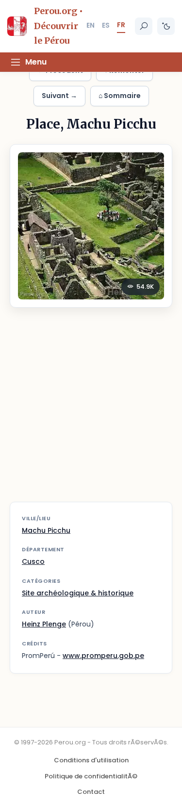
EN (90, 25)
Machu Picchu (46, 530)
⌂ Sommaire (120, 95)
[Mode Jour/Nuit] (166, 26)
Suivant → (59, 95)
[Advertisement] (91, 411)
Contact (91, 791)
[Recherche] (143, 26)
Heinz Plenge (44, 624)
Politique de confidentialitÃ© (91, 776)
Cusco (33, 561)
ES (106, 25)
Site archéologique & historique (77, 593)
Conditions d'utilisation (91, 760)
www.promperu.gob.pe (103, 655)
